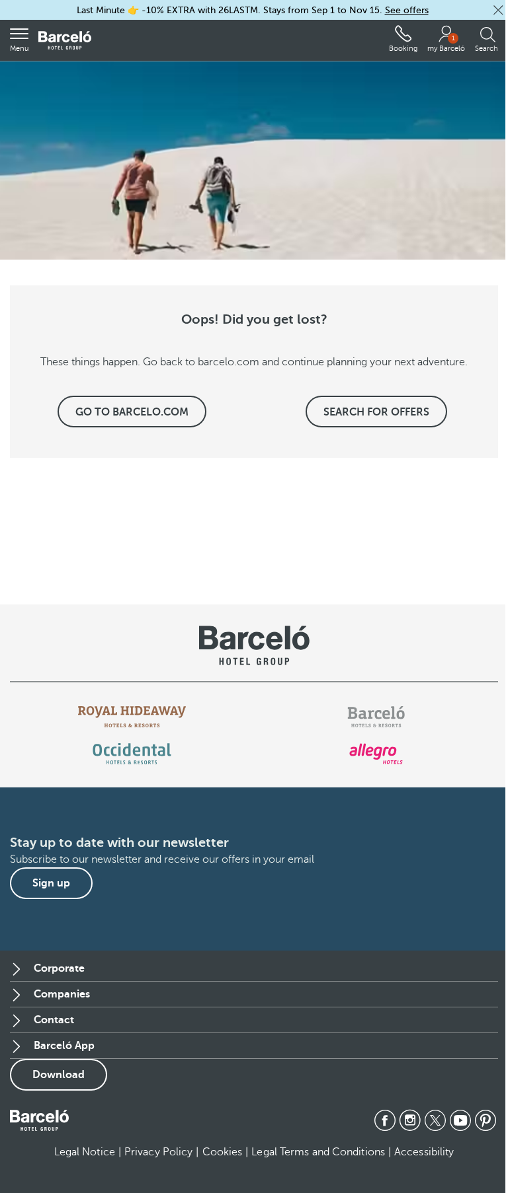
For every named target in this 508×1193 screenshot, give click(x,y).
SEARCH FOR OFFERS (376, 412)
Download (58, 1075)
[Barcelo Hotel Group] (39, 1120)
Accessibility (424, 1152)
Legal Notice (84, 1152)
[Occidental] (132, 753)
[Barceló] (376, 716)
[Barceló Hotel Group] (64, 40)
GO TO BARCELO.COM (132, 412)
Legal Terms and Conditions (318, 1152)
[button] (498, 10)
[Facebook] (385, 1120)
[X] (435, 1120)
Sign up (51, 883)
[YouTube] (460, 1120)
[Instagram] (410, 1120)
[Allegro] (376, 753)
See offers (407, 10)
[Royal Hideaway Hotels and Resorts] (132, 716)
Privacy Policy (158, 1152)
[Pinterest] (485, 1120)
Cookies (222, 1152)
